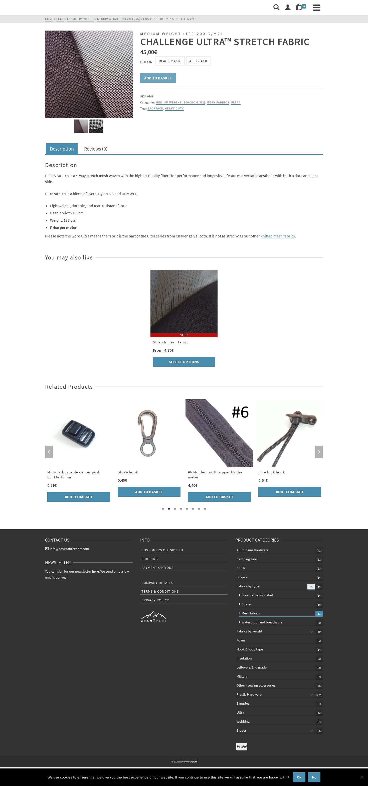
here (95, 571)
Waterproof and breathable (262, 622)
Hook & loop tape (250, 649)
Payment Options (157, 567)
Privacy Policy (155, 600)
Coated (247, 604)
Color (146, 61)
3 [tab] (174, 508)
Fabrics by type (248, 586)
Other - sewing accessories (256, 685)
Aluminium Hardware (252, 550)
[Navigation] (316, 7)
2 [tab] (168, 508)
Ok (299, 777)
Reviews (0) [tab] (95, 149)
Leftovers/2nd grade (252, 667)
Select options (184, 361)
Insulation (244, 658)
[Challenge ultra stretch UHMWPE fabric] (89, 74)
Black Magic (170, 60)
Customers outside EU (162, 550)
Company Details (157, 582)
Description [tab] (62, 149)
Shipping (149, 559)
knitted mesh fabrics (278, 235)
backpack (155, 108)
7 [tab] (199, 508)
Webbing (243, 721)
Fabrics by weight (249, 631)
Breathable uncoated (257, 595)
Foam (241, 640)
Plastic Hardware (249, 694)
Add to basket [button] (79, 496)
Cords (241, 568)
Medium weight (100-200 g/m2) (180, 102)
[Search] (276, 7)
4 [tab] (180, 508)
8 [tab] (205, 508)
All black (198, 60)
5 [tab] (187, 508)
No (314, 777)
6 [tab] (193, 508)
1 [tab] (162, 508)
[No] (361, 777)
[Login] (287, 7)
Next (319, 452)
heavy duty (174, 108)
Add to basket (158, 77)
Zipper (241, 730)
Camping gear (247, 559)
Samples (243, 703)
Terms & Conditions (160, 591)
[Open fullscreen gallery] (128, 113)
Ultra (236, 102)
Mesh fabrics (218, 102)
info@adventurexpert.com (69, 549)
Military (242, 676)
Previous (49, 452)
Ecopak (242, 577)
